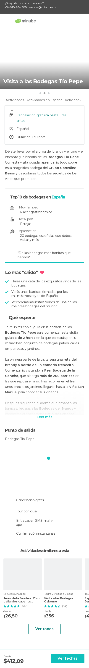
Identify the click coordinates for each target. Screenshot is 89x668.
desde (6, 611)
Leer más (44, 417)
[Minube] (25, 20)
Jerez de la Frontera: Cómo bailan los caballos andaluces (22, 600)
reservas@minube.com (43, 7)
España (58, 197)
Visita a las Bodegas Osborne (58, 600)
